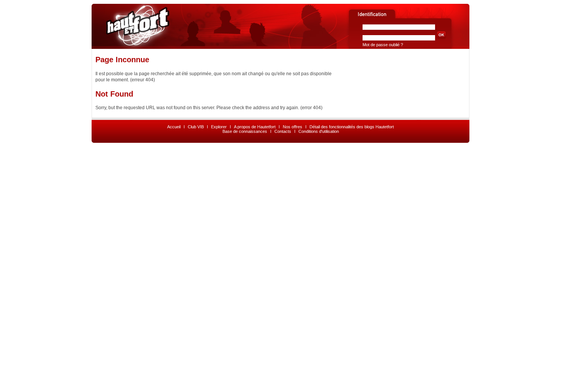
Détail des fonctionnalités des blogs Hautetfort (352, 126)
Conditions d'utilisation (318, 131)
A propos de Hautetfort (255, 126)
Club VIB (196, 126)
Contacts (282, 131)
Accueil (174, 126)
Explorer (219, 126)
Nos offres (292, 126)
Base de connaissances (244, 131)
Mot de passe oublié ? (383, 44)
